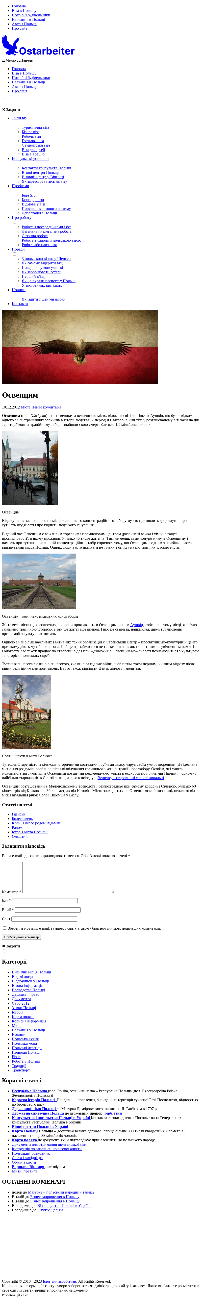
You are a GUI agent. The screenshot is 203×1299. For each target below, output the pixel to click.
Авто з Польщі (24, 24)
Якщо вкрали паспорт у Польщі (49, 281)
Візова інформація (27, 985)
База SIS (29, 195)
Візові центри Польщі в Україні (64, 1205)
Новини (18, 290)
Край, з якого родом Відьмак (36, 823)
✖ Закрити (11, 109)
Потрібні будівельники (31, 15)
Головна (19, 6)
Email (8, 910)
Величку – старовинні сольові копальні (131, 778)
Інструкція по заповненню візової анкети (47, 1149)
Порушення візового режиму (46, 208)
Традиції (19, 1066)
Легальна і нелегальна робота (47, 231)
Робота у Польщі (26, 1061)
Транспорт (21, 1070)
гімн (118, 1113)
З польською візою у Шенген (46, 258)
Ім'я (6, 900)
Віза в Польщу (24, 10)
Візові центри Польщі (40, 172)
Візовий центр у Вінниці (43, 177)
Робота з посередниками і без (46, 227)
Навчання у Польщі (28, 1030)
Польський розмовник (31, 1153)
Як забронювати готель (41, 272)
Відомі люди (22, 976)
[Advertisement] (101, 1247)
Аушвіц (136, 625)
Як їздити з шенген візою (43, 299)
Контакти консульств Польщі (46, 168)
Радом (17, 827)
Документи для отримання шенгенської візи (49, 1144)
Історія (17, 1012)
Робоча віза (31, 136)
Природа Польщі (26, 1052)
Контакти (20, 304)
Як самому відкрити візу (42, 263)
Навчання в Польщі (28, 19)
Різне (16, 1057)
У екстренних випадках (42, 285)
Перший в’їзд (33, 276)
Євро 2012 (20, 1003)
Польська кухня (25, 1039)
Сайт (6, 919)
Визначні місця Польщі (31, 972)
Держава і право (25, 994)
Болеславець (22, 818)
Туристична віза (35, 127)
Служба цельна (50, 1210)
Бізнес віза (30, 132)
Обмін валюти (24, 1162)
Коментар (11, 892)
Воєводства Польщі (28, 990)
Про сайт (19, 28)
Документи (21, 999)
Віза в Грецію (33, 154)
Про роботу (21, 217)
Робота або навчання (39, 245)
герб (108, 1113)
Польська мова (24, 1043)
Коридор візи (33, 200)
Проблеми (20, 186)
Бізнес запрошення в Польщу (54, 1197)
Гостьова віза (33, 141)
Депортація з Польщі (39, 213)
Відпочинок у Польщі (30, 981)
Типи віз (19, 118)
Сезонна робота (35, 236)
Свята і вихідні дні (27, 1158)
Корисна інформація (29, 1021)
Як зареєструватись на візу (44, 181)
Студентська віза (36, 145)
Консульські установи (30, 158)
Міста (25, 407)
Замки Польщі (24, 1008)
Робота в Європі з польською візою (51, 240)
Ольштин (20, 836)
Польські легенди (27, 1048)
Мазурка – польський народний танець (61, 1192)
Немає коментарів (46, 407)
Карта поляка (23, 1017)
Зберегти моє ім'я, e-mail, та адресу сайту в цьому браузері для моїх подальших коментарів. (84, 928)
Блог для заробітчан (59, 1281)
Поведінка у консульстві (42, 267)
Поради (18, 249)
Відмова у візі (33, 204)
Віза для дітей (33, 150)
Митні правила (24, 1171)
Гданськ (18, 814)
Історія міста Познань (30, 832)
